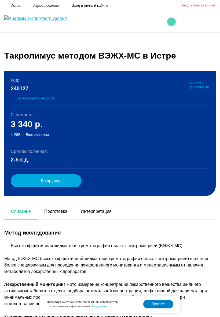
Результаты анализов (198, 5)
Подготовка (55, 211)
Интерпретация (96, 211)
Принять (158, 304)
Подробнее (99, 306)
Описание (21, 211)
